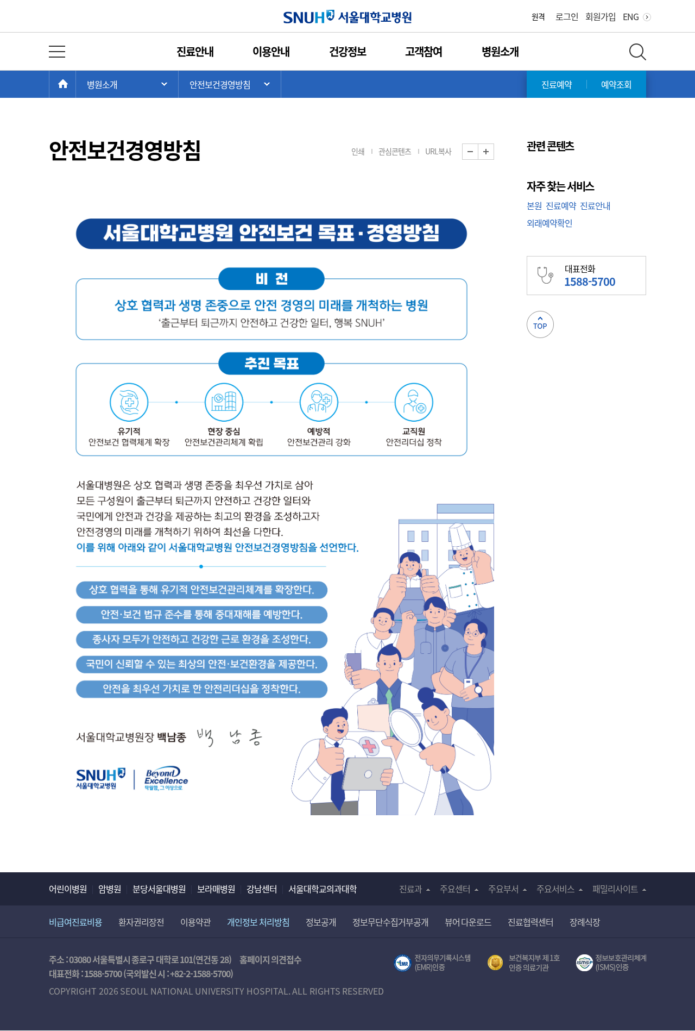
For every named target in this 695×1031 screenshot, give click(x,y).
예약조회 (616, 84)
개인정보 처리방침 (258, 921)
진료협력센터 (530, 921)
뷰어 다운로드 (468, 921)
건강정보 (347, 51)
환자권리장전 (141, 921)
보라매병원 (216, 888)
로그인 (566, 16)
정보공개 (321, 921)
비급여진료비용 (75, 921)
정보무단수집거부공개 (390, 921)
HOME (75, 84)
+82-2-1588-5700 (200, 973)
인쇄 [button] (357, 151)
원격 (538, 16)
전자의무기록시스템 (432, 963)
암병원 (109, 888)
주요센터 (455, 888)
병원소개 (500, 51)
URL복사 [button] (438, 151)
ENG (631, 16)
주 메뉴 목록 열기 (127, 84)
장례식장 (585, 921)
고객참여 (423, 51)
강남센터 (262, 888)
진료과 (410, 888)
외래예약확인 (549, 222)
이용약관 (195, 921)
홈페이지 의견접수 (270, 959)
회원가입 (600, 16)
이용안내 (270, 51)
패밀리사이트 (615, 888)
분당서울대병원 (159, 888)
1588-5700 (103, 973)
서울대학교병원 (348, 16)
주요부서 (503, 888)
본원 (534, 205)
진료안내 (194, 51)
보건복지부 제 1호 (524, 963)
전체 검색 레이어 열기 (637, 51)
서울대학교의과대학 (322, 888)
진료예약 (556, 84)
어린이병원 (68, 888)
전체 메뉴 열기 (57, 52)
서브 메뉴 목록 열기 (230, 84)
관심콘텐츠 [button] (394, 151)
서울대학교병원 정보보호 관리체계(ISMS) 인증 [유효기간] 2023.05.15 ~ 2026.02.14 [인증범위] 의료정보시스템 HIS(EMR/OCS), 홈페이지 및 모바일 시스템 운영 (611, 963)
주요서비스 (555, 888)
